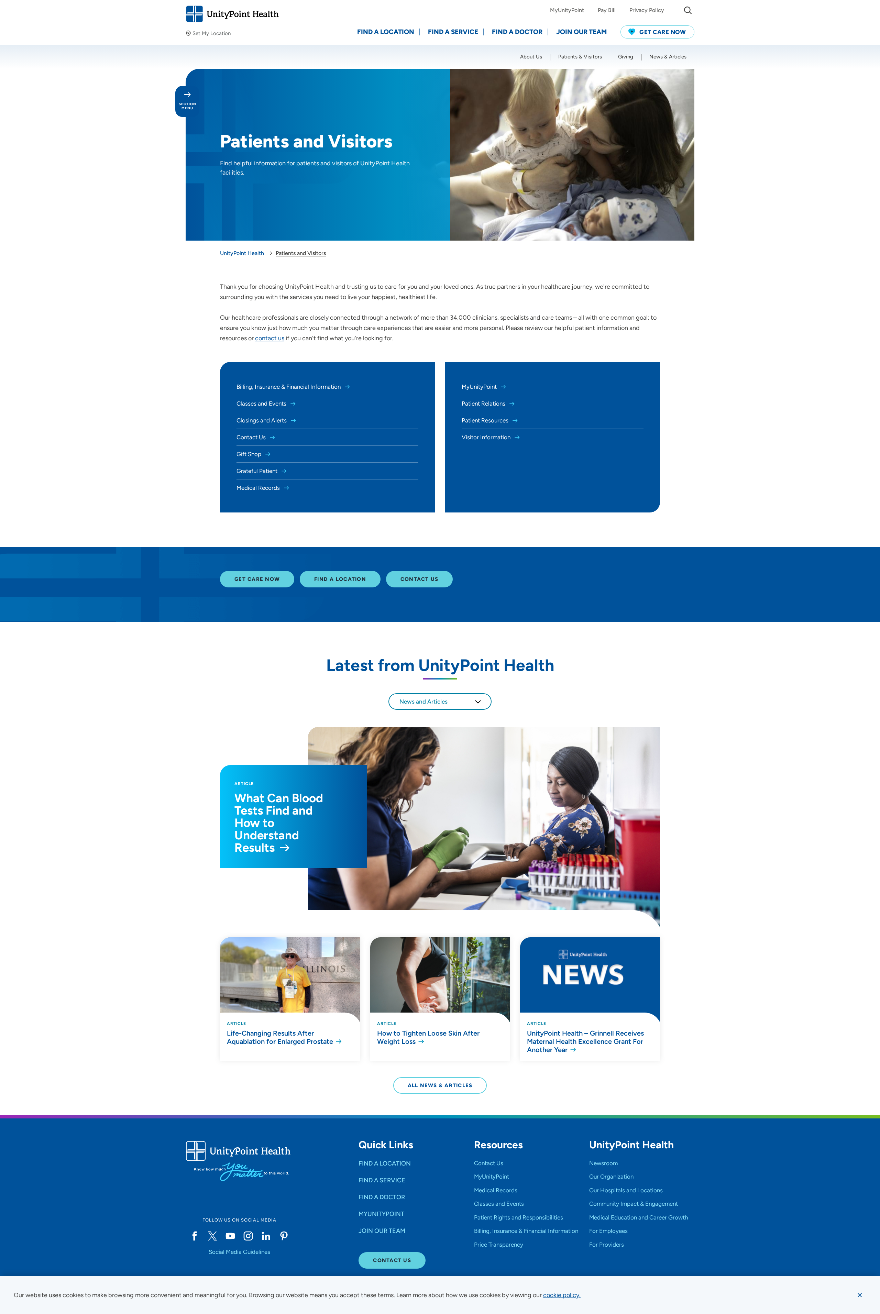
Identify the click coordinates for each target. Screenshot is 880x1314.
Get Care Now (257, 579)
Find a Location (340, 579)
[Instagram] (248, 1236)
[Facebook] (194, 1236)
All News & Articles (440, 1085)
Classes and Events (262, 403)
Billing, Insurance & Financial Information (289, 386)
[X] (212, 1236)
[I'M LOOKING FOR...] (687, 10)
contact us (269, 338)
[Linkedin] (266, 1236)
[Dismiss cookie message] (859, 1295)
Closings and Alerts (262, 420)
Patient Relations (484, 403)
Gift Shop (249, 454)
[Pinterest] (284, 1236)
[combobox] (440, 701)
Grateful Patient (257, 470)
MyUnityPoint (480, 386)
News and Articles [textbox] (423, 701)
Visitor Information (487, 437)
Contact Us (251, 437)
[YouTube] (230, 1236)
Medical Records (258, 487)
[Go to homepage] (232, 14)
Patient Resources (486, 420)
